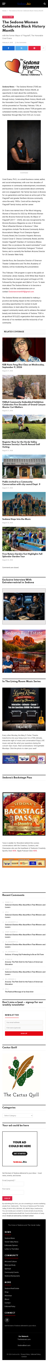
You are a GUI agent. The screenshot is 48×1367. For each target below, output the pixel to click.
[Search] (44, 3)
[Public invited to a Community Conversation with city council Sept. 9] (24, 467)
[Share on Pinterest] (34, 48)
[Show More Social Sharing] (43, 48)
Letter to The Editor (12, 1249)
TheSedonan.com (24, 1339)
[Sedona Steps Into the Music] (24, 504)
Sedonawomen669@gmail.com (21, 292)
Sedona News (8, 17)
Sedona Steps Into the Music (16, 519)
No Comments (21, 42)
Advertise (8, 1296)
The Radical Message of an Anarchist (19, 992)
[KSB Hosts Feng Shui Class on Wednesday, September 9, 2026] (24, 350)
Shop (7, 1292)
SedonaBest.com (24, 1345)
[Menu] (3, 3)
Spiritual (8, 1269)
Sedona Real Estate (12, 1288)
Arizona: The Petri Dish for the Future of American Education (24, 963)
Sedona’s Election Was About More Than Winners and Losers (25, 906)
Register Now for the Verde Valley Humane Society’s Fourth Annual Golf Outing (21, 444)
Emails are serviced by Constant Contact (20, 1216)
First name (6, 1189)
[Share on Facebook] (8, 48)
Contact (7, 1303)
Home (4, 11)
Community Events (12, 1272)
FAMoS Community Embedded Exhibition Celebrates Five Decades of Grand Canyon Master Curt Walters (23, 404)
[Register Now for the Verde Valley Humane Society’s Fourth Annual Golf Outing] (24, 427)
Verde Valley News (11, 1242)
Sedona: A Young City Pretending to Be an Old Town (24, 954)
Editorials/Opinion (11, 1245)
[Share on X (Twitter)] (21, 48)
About (7, 1299)
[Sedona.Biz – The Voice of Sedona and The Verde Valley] (24, 3)
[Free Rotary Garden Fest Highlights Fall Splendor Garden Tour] (24, 539)
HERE (14, 851)
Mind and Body (10, 1265)
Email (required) (8, 1180)
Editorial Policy (10, 1306)
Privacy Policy (25, 1354)
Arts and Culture (11, 1261)
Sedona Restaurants (12, 1276)
